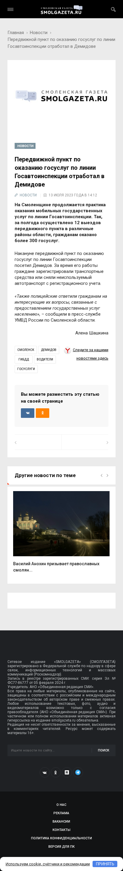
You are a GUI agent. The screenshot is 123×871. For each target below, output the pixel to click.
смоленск (25, 350)
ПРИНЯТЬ (105, 864)
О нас (61, 805)
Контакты (61, 830)
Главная (15, 32)
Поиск (103, 750)
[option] (61, 535)
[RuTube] (67, 772)
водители (45, 359)
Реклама (61, 813)
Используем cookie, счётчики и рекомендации (48, 864)
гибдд (24, 359)
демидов (48, 350)
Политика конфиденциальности (61, 838)
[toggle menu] (10, 9)
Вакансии (61, 821)
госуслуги (26, 369)
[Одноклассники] (56, 772)
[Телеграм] (78, 772)
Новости (38, 32)
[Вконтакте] (45, 772)
